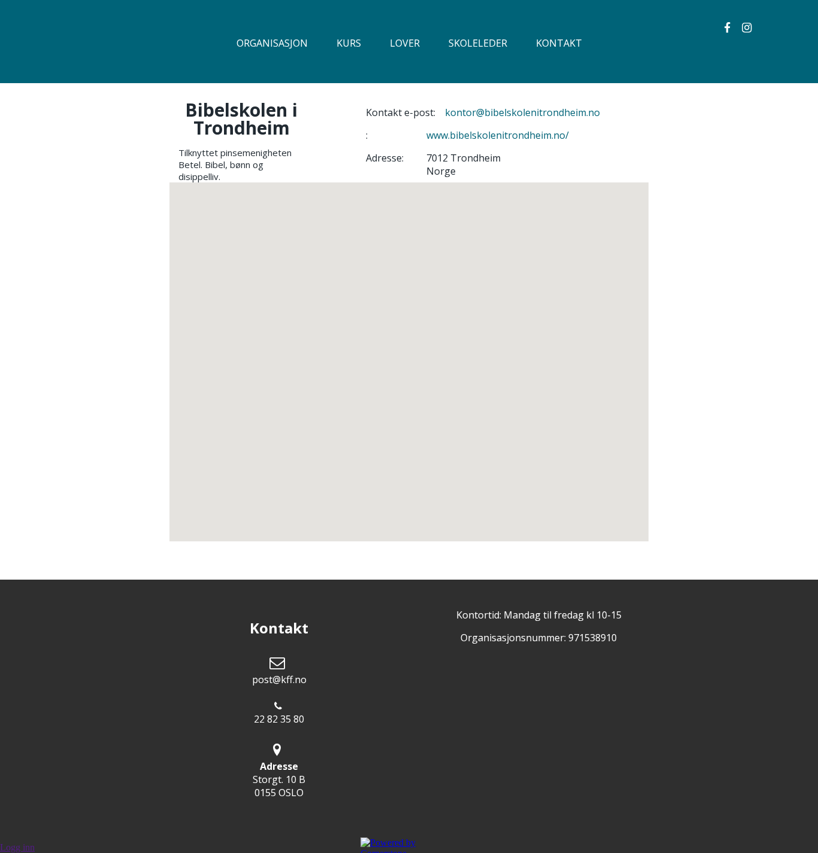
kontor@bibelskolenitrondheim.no (522, 112)
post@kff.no (279, 679)
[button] (409, 355)
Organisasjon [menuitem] (272, 43)
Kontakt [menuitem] (559, 43)
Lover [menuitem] (405, 43)
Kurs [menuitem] (349, 43)
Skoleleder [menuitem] (478, 43)
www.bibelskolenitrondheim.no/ (497, 135)
